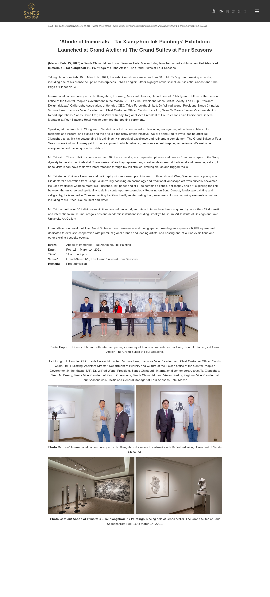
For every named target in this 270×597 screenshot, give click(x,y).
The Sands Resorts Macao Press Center (72, 26)
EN (221, 11)
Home (50, 26)
